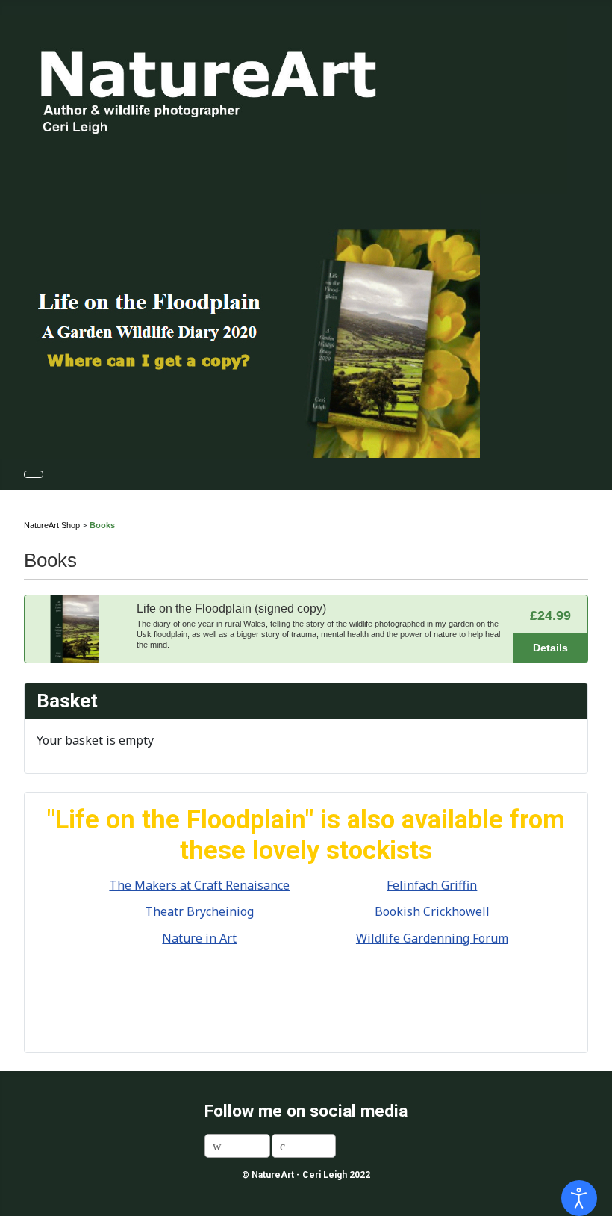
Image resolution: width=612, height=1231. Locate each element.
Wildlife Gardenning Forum (432, 938)
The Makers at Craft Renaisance (199, 885)
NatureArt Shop (52, 525)
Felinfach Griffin (432, 885)
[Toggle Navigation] (33, 474)
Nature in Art (199, 938)
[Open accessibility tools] (579, 1198)
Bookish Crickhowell (432, 911)
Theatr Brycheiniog (199, 911)
